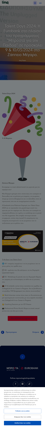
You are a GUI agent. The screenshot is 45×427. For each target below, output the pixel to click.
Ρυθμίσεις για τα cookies (22, 411)
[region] (22, 407)
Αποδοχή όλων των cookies (22, 423)
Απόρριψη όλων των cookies (22, 417)
